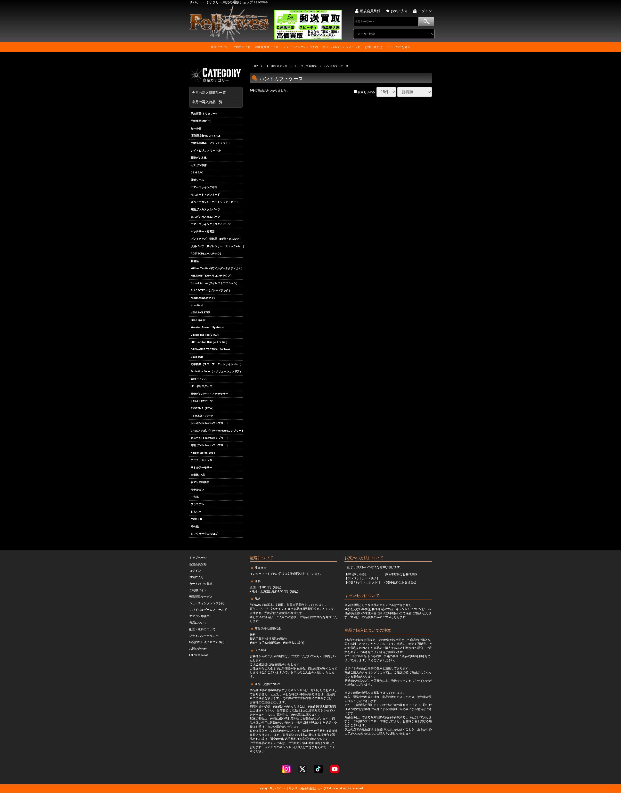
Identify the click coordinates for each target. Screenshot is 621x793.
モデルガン (197, 489)
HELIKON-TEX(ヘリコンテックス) (211, 276)
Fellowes (333, 788)
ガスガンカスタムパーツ (205, 216)
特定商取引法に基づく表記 (206, 642)
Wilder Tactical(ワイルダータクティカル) (216, 268)
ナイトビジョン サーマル (206, 150)
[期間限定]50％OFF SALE (205, 135)
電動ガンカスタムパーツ (205, 209)
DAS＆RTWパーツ (202, 401)
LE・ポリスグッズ (201, 386)
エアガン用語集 (199, 616)
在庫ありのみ (366, 92)
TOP (255, 66)
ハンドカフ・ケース (336, 66)
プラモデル (197, 504)
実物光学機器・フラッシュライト (211, 143)
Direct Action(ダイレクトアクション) (214, 283)
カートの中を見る (398, 47)
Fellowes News (199, 655)
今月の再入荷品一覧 (207, 102)
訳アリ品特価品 (200, 482)
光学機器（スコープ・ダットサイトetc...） (217, 364)
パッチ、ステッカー (203, 460)
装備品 (195, 261)
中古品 (195, 497)
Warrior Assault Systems (207, 327)
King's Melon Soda (203, 452)
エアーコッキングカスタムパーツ (211, 224)
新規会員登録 (370, 11)
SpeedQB (197, 357)
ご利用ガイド (241, 47)
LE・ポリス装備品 (306, 66)
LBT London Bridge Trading (209, 342)
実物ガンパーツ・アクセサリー (209, 393)
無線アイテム (199, 379)
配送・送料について (202, 629)
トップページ (198, 558)
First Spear (198, 320)
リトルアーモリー (201, 467)
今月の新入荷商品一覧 (215, 93)
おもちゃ (196, 511)
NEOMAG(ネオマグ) (203, 298)
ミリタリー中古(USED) (204, 533)
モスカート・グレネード (205, 194)
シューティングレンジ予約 (300, 47)
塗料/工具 (196, 519)
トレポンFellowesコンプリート (210, 423)
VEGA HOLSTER (200, 312)
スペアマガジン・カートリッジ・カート (215, 202)
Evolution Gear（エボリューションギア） (216, 371)
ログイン (425, 11)
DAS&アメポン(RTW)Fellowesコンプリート (217, 430)
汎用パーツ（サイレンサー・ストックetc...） (217, 246)
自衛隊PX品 (198, 474)
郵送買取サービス (266, 47)
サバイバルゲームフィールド (341, 47)
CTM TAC (197, 172)
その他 (195, 526)
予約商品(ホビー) (201, 121)
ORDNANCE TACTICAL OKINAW (210, 349)
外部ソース (197, 179)
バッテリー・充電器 (203, 231)
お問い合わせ (373, 47)
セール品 (196, 128)
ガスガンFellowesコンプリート (210, 438)
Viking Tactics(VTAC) (205, 334)
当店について (219, 47)
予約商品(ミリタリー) (204, 113)
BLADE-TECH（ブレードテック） (211, 290)
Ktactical (197, 305)
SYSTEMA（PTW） (203, 408)
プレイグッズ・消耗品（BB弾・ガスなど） (216, 239)
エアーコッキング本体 (204, 187)
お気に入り (399, 11)
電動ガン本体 (199, 157)
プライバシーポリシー (203, 636)
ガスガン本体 (199, 165)
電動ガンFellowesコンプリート (210, 445)
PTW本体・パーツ (202, 415)
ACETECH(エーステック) (206, 253)
